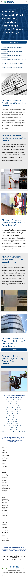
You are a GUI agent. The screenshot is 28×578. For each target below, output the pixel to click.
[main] (14, 21)
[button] (1, 2)
